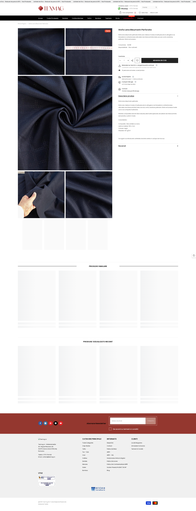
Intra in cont (154, 12)
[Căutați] (149, 7)
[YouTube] (61, 423)
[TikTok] (56, 423)
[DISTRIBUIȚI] (133, 60)
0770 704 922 (134, 6)
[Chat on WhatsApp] (123, 8)
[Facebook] (40, 423)
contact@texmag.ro (48, 457)
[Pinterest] (50, 423)
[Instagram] (45, 423)
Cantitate (121, 56)
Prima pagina (22, 24)
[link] (137, 60)
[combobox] (148, 7)
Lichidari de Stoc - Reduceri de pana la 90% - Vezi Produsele (52, 1)
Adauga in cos (159, 60)
